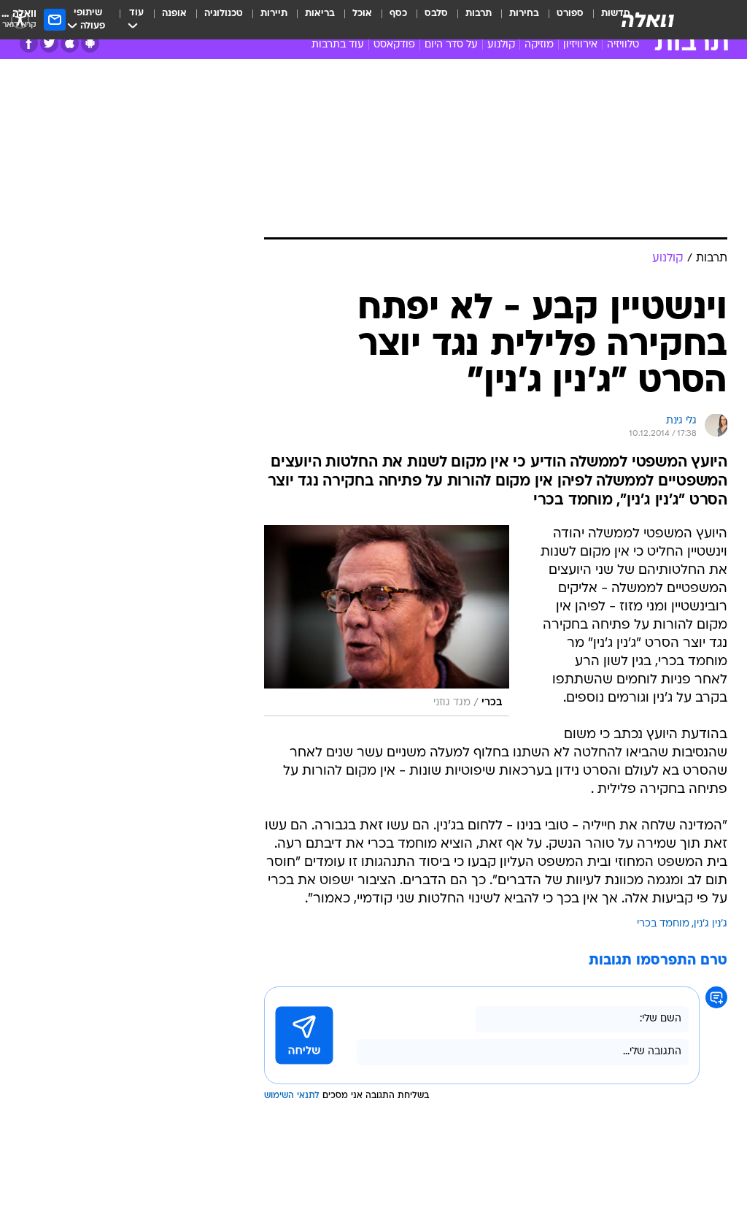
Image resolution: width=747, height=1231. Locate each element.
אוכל (362, 13)
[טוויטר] (49, 43)
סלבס (436, 13)
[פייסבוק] (29, 43)
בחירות (524, 13)
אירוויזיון (580, 45)
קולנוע (501, 45)
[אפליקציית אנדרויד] (90, 43)
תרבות (478, 13)
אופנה (174, 13)
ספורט (570, 13)
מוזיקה (539, 45)
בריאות (320, 13)
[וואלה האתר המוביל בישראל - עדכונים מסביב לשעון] (648, 19)
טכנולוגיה (223, 13)
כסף (398, 13)
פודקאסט (394, 45)
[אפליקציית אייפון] (70, 43)
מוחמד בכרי (663, 924)
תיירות (273, 13)
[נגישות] (20, 19)
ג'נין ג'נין (710, 924)
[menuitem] (561, 20)
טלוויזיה (623, 45)
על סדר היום (451, 45)
